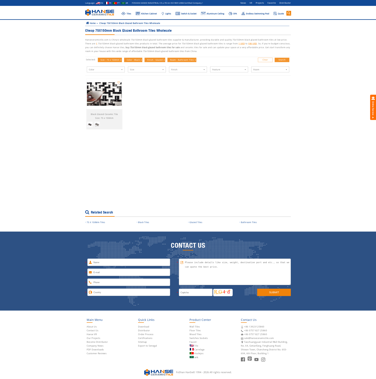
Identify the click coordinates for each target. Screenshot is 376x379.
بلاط (196, 357)
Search (282, 59)
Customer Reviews (96, 353)
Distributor (285, 2)
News (243, 2)
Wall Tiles (194, 326)
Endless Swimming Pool (257, 13)
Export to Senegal (147, 345)
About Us (92, 326)
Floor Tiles (195, 330)
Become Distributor (97, 341)
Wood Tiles (195, 334)
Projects (260, 2)
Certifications (145, 338)
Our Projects (93, 338)
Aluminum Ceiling (215, 13)
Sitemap (142, 341)
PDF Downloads (95, 349)
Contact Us (92, 330)
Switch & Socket (189, 13)
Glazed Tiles (195, 222)
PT (118, 3)
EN (101, 3)
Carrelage (199, 349)
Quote (280, 13)
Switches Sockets (198, 338)
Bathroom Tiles (249, 222)
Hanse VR (92, 334)
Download (143, 326)
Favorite (271, 2)
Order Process (145, 334)
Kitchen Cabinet (149, 13)
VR (251, 2)
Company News (95, 345)
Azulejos (198, 353)
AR (127, 3)
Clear (265, 59)
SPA (235, 13)
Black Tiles (143, 222)
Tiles (128, 13)
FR (110, 3)
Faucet (193, 341)
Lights (168, 13)
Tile (196, 345)
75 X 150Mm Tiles (96, 222)
